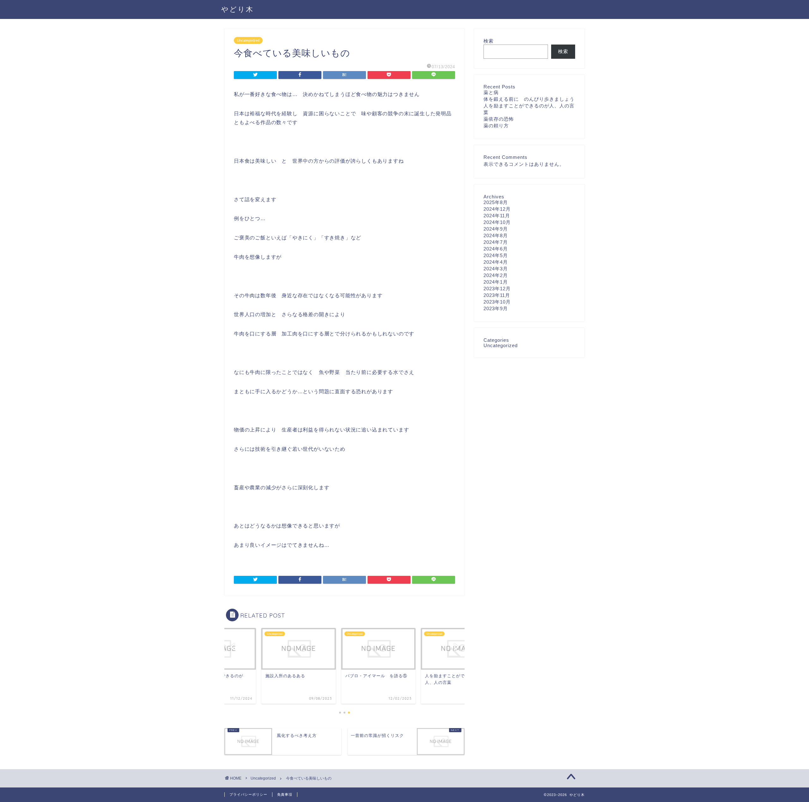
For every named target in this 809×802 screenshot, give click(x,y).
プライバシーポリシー (248, 794)
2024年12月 (497, 209)
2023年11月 (497, 295)
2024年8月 (496, 235)
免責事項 (284, 794)
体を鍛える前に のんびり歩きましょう (529, 99)
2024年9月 (496, 229)
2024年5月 (496, 255)
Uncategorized (248, 40)
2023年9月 (496, 308)
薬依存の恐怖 (499, 119)
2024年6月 (496, 248)
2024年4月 (496, 262)
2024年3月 (496, 268)
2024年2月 (496, 275)
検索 (489, 41)
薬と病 (491, 92)
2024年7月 (496, 242)
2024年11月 (497, 215)
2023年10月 (497, 302)
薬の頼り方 (499, 125)
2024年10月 (497, 222)
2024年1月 (496, 282)
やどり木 (237, 9)
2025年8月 (496, 202)
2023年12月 (497, 288)
